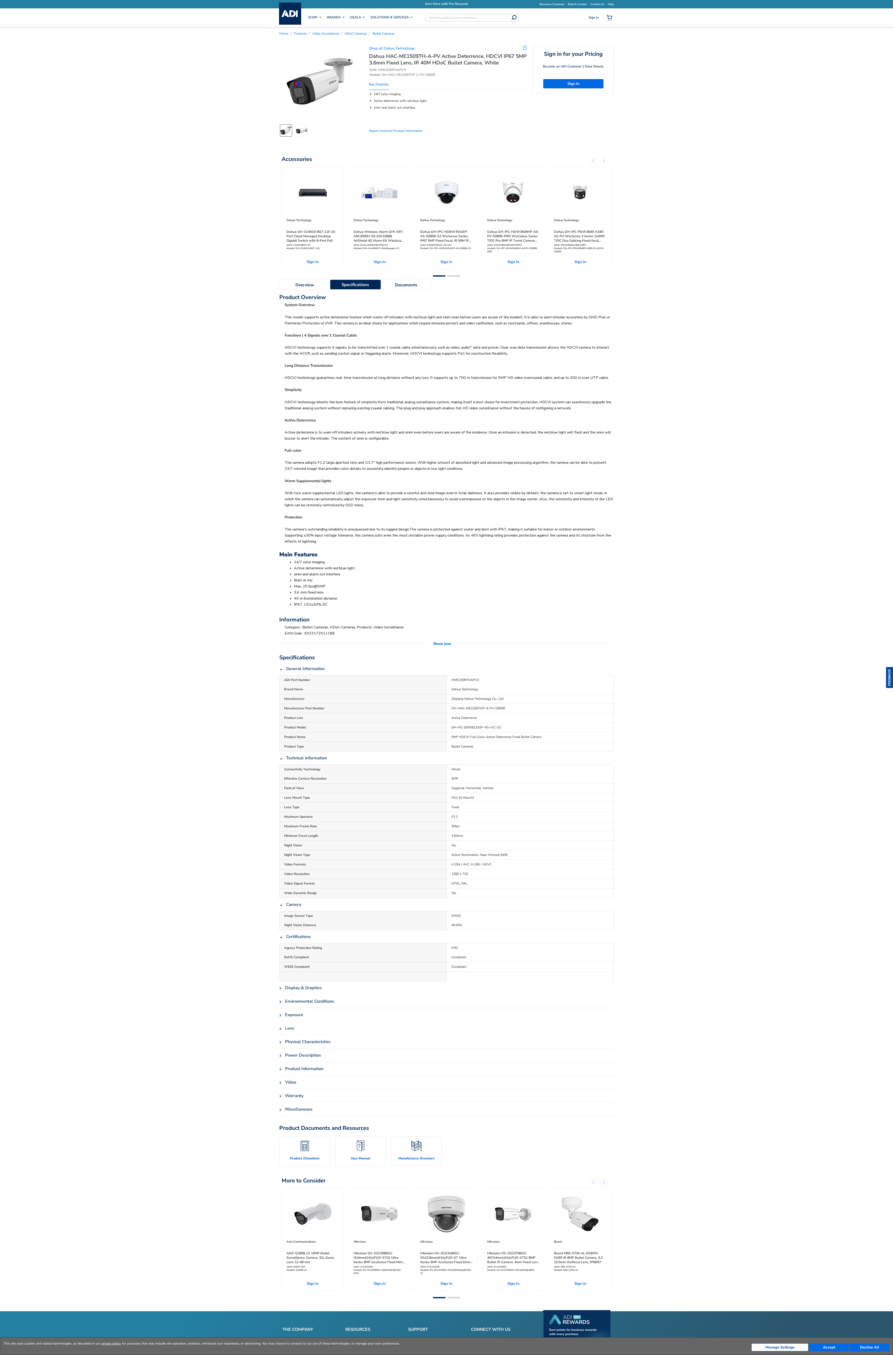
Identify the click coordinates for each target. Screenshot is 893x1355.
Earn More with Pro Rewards (473, 4)
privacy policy (110, 1343)
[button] (889, 677)
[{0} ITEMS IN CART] (610, 18)
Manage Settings (780, 1347)
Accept (829, 1347)
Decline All (869, 1347)
